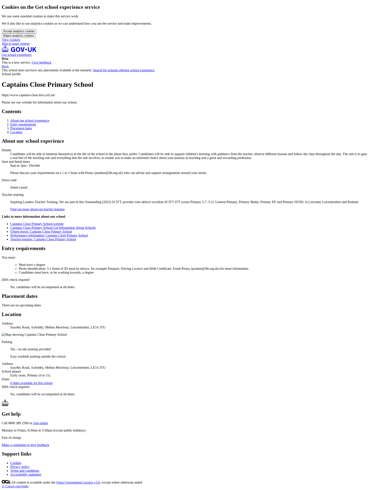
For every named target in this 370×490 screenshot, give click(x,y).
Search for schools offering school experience (123, 70)
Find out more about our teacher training (37, 209)
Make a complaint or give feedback (25, 445)
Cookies (15, 463)
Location (16, 132)
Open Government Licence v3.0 (78, 482)
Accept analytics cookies (19, 31)
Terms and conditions (24, 470)
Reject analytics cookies (18, 35)
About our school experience (29, 120)
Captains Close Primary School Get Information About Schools (53, 227)
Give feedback (41, 62)
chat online (40, 423)
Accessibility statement (25, 474)
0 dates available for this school (31, 383)
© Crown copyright (15, 486)
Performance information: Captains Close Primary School (49, 235)
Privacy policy (20, 467)
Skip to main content (16, 43)
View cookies (11, 40)
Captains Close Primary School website (37, 224)
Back (5, 66)
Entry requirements (23, 124)
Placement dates (21, 128)
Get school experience (17, 55)
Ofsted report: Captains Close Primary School (41, 231)
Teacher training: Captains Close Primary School (43, 239)
